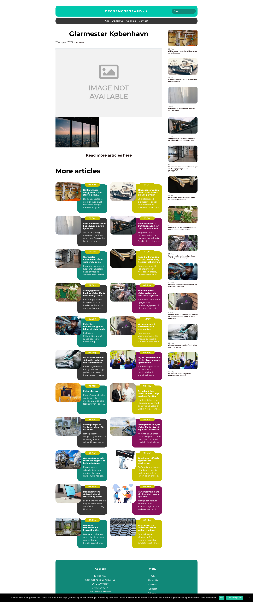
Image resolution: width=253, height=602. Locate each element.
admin (80, 42)
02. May (147, 385)
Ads (107, 20)
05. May (92, 352)
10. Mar (147, 453)
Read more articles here (109, 155)
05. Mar (92, 520)
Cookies (131, 20)
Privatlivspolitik (235, 598)
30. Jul (147, 218)
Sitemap (152, 593)
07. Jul (92, 251)
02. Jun (92, 318)
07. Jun (92, 285)
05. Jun (147, 285)
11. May (147, 318)
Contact (143, 20)
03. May (147, 352)
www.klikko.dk (103, 591)
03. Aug (92, 184)
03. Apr (147, 419)
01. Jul (147, 251)
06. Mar (92, 486)
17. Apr (92, 419)
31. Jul (147, 184)
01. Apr (92, 453)
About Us (117, 20)
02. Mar (147, 520)
